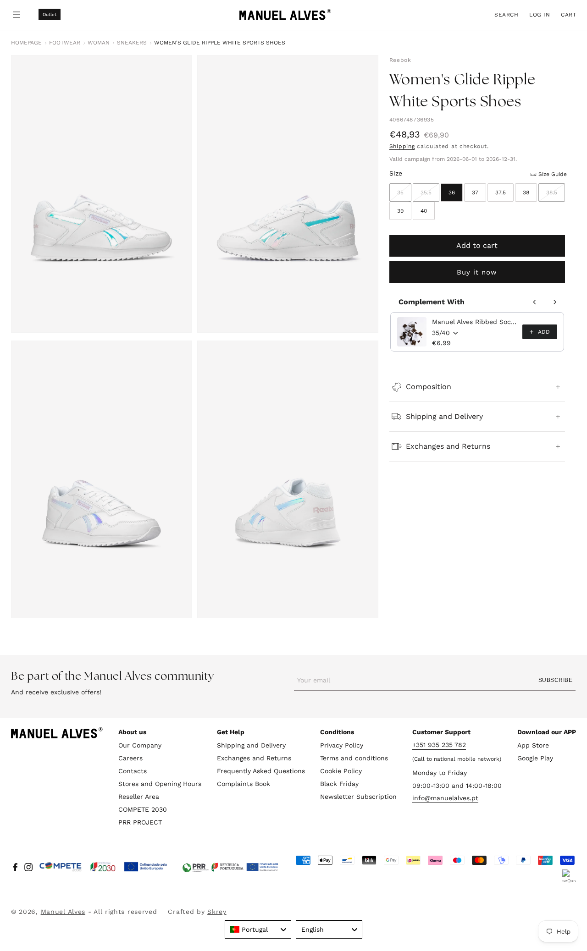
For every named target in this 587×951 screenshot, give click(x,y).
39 (400, 211)
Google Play (535, 758)
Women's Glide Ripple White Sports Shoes (219, 42)
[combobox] (258, 929)
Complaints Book (243, 783)
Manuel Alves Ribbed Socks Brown (474, 321)
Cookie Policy (341, 771)
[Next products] (555, 302)
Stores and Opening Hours (159, 783)
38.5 (555, 195)
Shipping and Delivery (251, 745)
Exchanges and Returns (254, 758)
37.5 (500, 192)
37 (475, 192)
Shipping (402, 146)
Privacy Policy (341, 745)
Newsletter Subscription (358, 796)
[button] (506, 14)
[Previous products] (535, 302)
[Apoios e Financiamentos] (103, 867)
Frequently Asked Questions (261, 771)
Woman (99, 42)
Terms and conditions (354, 758)
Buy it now (477, 272)
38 (526, 192)
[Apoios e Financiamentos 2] (230, 867)
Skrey (217, 911)
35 (404, 195)
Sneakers (132, 42)
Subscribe (555, 680)
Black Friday (339, 783)
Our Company (139, 745)
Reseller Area (138, 796)
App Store (533, 745)
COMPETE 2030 (142, 809)
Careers (130, 758)
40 (424, 211)
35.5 (430, 195)
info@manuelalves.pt (445, 798)
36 (452, 192)
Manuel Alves (63, 911)
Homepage (26, 42)
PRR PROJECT (140, 822)
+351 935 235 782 (439, 744)
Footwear (64, 42)
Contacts (132, 771)
